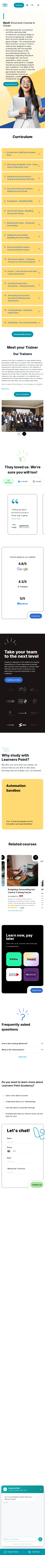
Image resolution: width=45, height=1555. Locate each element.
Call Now (36, 1552)
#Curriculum (26, 84)
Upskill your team (13, 680)
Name (9, 1138)
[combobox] (9, 1151)
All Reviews (8, 481)
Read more (5, 389)
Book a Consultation (22, 394)
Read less (22, 1057)
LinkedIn (24, 481)
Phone (9, 1147)
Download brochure (11, 84)
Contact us (37, 1185)
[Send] (40, 1539)
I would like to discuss (16, 1169)
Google (38, 481)
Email (9, 1158)
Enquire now (35, 616)
